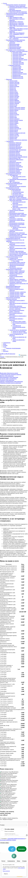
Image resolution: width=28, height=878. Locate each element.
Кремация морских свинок (19, 73)
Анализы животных (11, 299)
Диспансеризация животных (17, 263)
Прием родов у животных (16, 259)
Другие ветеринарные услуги (14, 256)
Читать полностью (6, 871)
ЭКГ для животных (14, 182)
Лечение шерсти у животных (17, 279)
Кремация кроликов (17, 72)
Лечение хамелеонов (14, 102)
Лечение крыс (13, 124)
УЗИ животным (13, 175)
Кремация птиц (16, 71)
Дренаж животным (14, 225)
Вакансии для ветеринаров (13, 348)
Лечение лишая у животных (16, 272)
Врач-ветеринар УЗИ (14, 158)
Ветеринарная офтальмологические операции (17, 185)
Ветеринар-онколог (14, 152)
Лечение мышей (13, 121)
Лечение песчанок (14, 114)
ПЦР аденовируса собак (15, 17)
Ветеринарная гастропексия (16, 223)
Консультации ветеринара (13, 297)
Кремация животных (14, 65)
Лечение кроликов (14, 86)
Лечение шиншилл (14, 118)
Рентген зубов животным (16, 255)
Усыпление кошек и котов (19, 54)
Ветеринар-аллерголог (15, 162)
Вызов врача (3, 373)
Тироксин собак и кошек (19, 321)
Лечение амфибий (14, 100)
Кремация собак (16, 68)
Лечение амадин (13, 130)
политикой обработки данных (8, 840)
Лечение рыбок (13, 99)
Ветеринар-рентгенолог (15, 155)
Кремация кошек (16, 66)
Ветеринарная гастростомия (16, 224)
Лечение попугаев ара (15, 128)
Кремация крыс (16, 75)
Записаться (12, 353)
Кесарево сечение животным (17, 232)
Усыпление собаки (17, 52)
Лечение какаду (13, 125)
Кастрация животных (15, 189)
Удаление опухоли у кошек (16, 293)
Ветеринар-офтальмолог (15, 147)
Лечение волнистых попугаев (17, 133)
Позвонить (21, 849)
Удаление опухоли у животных (17, 292)
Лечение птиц (13, 138)
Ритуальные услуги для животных (15, 49)
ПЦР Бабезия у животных (16, 21)
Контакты (5, 351)
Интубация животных (15, 10)
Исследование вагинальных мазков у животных (16, 311)
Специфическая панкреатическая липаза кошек (18, 327)
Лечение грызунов (14, 82)
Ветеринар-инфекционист (16, 159)
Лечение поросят (13, 93)
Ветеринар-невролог (14, 145)
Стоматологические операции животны (10, 374)
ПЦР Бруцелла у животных (16, 23)
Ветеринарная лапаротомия (16, 213)
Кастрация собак (16, 193)
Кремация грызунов (17, 69)
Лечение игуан (13, 104)
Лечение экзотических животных (18, 140)
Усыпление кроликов (18, 58)
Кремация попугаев (17, 76)
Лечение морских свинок (16, 120)
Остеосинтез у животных (16, 218)
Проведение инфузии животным (18, 11)
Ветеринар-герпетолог (15, 165)
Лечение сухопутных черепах (17, 107)
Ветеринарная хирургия (12, 187)
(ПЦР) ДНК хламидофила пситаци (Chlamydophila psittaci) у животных (18, 30)
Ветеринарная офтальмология (14, 183)
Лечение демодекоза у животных (18, 280)
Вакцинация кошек (14, 44)
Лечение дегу (12, 116)
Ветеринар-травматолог (15, 169)
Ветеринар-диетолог (14, 154)
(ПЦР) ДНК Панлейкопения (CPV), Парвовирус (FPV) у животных (16, 34)
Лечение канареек (14, 127)
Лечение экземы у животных (17, 270)
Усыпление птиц (16, 56)
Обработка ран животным (16, 196)
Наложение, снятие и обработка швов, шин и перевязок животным (18, 198)
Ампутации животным (15, 200)
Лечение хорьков (13, 94)
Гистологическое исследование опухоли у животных (17, 308)
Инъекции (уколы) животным (17, 6)
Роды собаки (15, 261)
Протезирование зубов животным (18, 254)
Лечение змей (13, 106)
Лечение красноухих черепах (17, 109)
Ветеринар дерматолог (15, 142)
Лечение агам (13, 111)
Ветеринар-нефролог (14, 151)
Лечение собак (13, 85)
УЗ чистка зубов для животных (17, 252)
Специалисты (10, 141)
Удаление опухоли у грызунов (17, 296)
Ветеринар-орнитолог (15, 148)
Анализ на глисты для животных (18, 330)
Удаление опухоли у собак (16, 294)
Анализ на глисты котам (18, 331)
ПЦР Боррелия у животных (16, 24)
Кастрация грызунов (17, 194)
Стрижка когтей (13, 258)
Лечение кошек (13, 80)
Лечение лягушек (14, 97)
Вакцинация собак (14, 45)
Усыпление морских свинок (19, 59)
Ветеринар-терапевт (14, 171)
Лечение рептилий (14, 83)
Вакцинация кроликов (15, 47)
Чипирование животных (15, 268)
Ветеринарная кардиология (13, 173)
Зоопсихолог (12, 161)
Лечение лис (12, 89)
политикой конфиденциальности (16, 838)
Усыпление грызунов (18, 55)
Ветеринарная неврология (13, 238)
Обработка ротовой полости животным (10, 383)
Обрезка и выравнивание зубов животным (11, 381)
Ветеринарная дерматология (13, 269)
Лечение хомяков (13, 123)
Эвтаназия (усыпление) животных (18, 51)
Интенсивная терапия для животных (16, 4)
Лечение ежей (13, 117)
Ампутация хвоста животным (17, 205)
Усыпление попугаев (18, 62)
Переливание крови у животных (18, 214)
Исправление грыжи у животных (18, 234)
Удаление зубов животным (16, 251)
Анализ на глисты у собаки (19, 332)
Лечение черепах (13, 110)
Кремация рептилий (17, 78)
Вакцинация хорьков (14, 48)
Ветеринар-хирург (14, 168)
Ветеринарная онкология (13, 287)
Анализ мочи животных (15, 306)
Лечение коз (12, 87)
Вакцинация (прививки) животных (15, 40)
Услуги (5, 3)
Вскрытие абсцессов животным (17, 237)
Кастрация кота (16, 190)
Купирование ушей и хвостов (17, 262)
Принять (6, 873)
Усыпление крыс (16, 61)
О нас (4, 346)
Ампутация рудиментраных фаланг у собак (19, 208)
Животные (9, 79)
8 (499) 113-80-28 (4, 353)
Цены (4, 344)
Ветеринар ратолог (14, 163)
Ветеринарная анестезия (15, 235)
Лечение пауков (13, 92)
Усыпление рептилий (18, 64)
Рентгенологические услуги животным (16, 13)
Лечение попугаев (14, 135)
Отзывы (5, 345)
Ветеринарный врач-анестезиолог (18, 156)
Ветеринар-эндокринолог (16, 166)
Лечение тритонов (14, 96)
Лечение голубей (13, 134)
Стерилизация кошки (18, 192)
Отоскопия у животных (15, 282)
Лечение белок (13, 113)
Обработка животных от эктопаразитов (15, 274)
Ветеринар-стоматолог (15, 172)
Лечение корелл (13, 131)
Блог (4, 349)
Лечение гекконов (14, 103)
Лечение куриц (13, 137)
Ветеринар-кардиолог (15, 144)
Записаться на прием (12, 373)
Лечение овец (13, 90)
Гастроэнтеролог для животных (17, 149)
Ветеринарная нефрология (13, 286)
